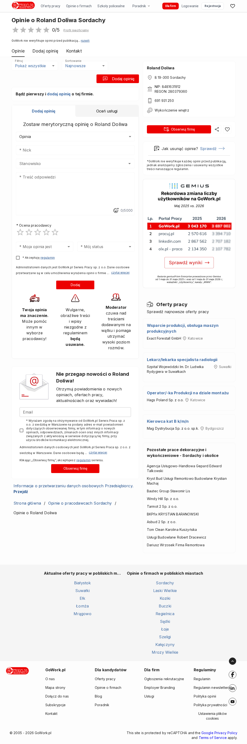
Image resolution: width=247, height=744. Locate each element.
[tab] (43, 111)
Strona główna (27, 503)
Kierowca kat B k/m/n (168, 421)
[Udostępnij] (217, 129)
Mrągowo (82, 613)
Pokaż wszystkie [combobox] (30, 65)
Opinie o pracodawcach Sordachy (80, 503)
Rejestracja (213, 6)
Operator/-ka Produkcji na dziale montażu (188, 392)
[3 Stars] (37, 232)
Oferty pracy (50, 6)
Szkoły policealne (111, 6)
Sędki (165, 621)
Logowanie (190, 6)
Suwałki (82, 590)
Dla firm (170, 6)
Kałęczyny (165, 644)
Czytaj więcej (120, 272)
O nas (50, 679)
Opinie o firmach (79, 6)
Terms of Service (213, 738)
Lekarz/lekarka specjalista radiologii (182, 359)
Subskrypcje (55, 705)
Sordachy (165, 582)
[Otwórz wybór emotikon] (116, 210)
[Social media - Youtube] (232, 701)
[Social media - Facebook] (232, 674)
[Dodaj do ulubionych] (227, 129)
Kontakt (51, 713)
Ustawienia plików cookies (212, 715)
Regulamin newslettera (212, 687)
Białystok (82, 582)
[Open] (129, 163)
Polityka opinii (205, 696)
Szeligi (165, 636)
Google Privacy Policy (219, 733)
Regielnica (165, 613)
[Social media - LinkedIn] (232, 688)
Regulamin (202, 679)
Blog (98, 696)
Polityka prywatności (210, 705)
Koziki (165, 598)
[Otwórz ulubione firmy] (232, 6)
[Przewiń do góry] (232, 661)
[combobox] (68, 163)
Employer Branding (159, 687)
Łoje (165, 629)
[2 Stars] (29, 232)
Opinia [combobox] (25, 136)
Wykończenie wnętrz (172, 110)
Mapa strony (55, 687)
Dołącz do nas (57, 696)
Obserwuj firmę (75, 468)
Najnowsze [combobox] (75, 65)
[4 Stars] (46, 232)
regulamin (48, 257)
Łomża (82, 606)
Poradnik (139, 6)
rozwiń (85, 40)
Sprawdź (208, 148)
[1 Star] (20, 232)
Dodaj (75, 285)
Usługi (149, 696)
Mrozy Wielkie (165, 652)
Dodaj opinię (123, 78)
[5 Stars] (55, 232)
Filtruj (19, 61)
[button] (76, 30)
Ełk (82, 598)
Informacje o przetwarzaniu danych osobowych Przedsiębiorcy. (73, 488)
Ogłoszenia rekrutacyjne (164, 679)
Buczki (165, 606)
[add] (232, 674)
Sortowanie (73, 61)
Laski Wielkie (165, 590)
